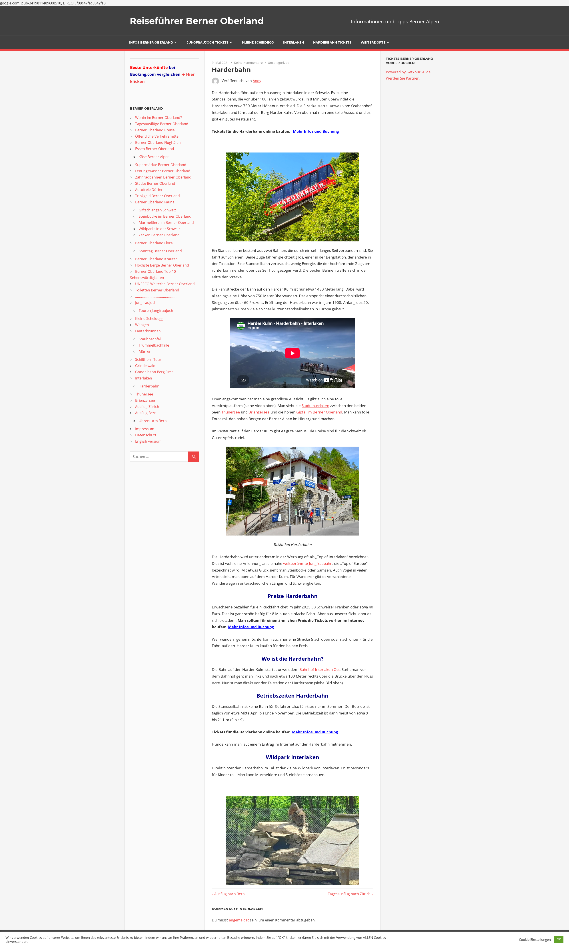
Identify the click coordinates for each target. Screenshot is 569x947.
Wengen (142, 324)
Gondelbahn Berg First (154, 371)
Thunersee (230, 412)
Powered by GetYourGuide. (408, 72)
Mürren (145, 351)
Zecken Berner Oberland (159, 235)
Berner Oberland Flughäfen (158, 142)
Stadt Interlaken (315, 405)
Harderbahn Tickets (332, 42)
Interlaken (293, 42)
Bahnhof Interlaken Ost (319, 669)
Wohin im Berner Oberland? (158, 117)
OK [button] (559, 939)
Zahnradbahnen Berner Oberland (163, 177)
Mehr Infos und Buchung (316, 131)
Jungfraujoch (145, 302)
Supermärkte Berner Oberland (160, 164)
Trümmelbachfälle (154, 345)
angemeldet (239, 920)
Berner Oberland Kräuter (156, 259)
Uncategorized (278, 62)
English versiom (148, 441)
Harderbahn (149, 386)
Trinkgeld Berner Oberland (157, 195)
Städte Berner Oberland (155, 183)
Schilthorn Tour (148, 359)
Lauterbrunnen (148, 331)
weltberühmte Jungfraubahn (307, 563)
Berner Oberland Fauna (154, 202)
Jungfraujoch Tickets (207, 42)
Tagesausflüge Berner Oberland (161, 123)
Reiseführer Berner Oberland (197, 20)
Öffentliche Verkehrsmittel (157, 136)
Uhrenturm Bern (153, 420)
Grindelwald (145, 365)
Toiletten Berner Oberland (157, 290)
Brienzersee (259, 412)
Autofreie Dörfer (149, 189)
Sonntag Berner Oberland (160, 251)
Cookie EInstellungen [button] (535, 939)
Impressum (144, 428)
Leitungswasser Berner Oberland (162, 171)
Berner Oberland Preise (155, 130)
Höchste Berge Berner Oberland (162, 265)
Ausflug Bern (145, 412)
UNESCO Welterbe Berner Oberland (165, 283)
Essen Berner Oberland (154, 148)
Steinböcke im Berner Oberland (165, 216)
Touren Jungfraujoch (156, 310)
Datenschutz (145, 435)
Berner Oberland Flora (154, 243)
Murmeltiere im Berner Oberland (166, 222)
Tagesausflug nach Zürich (349, 893)
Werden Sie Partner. (403, 78)
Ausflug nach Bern (229, 893)
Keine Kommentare (248, 62)
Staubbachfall (150, 339)
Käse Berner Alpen (154, 156)
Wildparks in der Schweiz (159, 228)
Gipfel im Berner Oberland (319, 412)
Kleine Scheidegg (258, 42)
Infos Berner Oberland (151, 42)
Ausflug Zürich (147, 406)
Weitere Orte (373, 42)
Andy (257, 80)
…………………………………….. (156, 296)
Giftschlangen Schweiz (157, 210)
